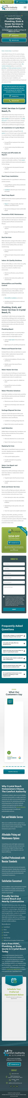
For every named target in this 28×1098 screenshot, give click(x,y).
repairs (23, 160)
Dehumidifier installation (11, 298)
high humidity (5, 118)
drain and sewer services (15, 68)
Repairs (6, 203)
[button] (25, 7)
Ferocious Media (14, 1096)
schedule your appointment (13, 969)
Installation (7, 189)
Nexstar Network (20, 807)
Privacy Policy (21, 605)
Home (3, 50)
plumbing (4, 68)
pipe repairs (12, 339)
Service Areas (8, 50)
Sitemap (17, 1094)
